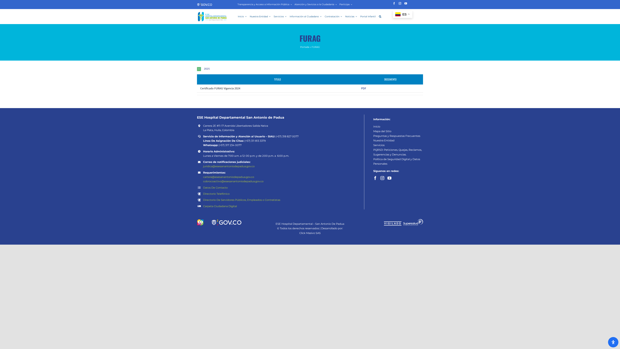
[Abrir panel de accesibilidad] (613, 342)
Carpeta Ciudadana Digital (220, 206)
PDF (363, 88)
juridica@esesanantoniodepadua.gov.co (229, 166)
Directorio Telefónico (216, 193)
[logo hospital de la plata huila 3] (212, 11)
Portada (304, 47)
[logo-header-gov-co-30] (204, 4)
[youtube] (405, 3)
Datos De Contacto (215, 187)
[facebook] (394, 3)
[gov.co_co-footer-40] (200, 220)
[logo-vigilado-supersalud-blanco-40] (403, 220)
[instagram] (400, 3)
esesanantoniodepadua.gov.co (244, 181)
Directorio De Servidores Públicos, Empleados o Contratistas (241, 199)
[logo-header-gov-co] (226, 220)
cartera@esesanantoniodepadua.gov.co (228, 177)
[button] (380, 16)
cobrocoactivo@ (213, 181)
